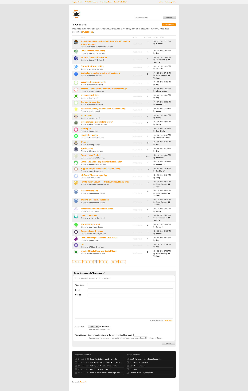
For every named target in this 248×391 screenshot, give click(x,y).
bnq (90, 98)
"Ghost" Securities (89, 215)
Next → (122, 262)
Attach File (79, 326)
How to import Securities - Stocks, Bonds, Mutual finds (105, 181)
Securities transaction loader (93, 82)
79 (113, 262)
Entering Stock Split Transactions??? (104, 366)
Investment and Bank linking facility (97, 121)
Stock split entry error (90, 224)
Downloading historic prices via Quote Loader (101, 161)
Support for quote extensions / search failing (101, 168)
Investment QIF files (90, 95)
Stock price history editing (92, 66)
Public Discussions (91, 2)
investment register (89, 190)
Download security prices (92, 231)
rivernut (92, 75)
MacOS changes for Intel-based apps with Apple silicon (146, 359)
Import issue (86, 115)
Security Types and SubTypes (94, 57)
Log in (161, 2)
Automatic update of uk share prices (97, 208)
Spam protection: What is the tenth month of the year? (110, 335)
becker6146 (93, 60)
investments (87, 31)
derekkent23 (160, 104)
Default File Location (137, 366)
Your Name (79, 285)
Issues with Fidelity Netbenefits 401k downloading (103, 108)
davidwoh (93, 227)
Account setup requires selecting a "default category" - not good (106, 372)
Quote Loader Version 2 (91, 155)
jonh (91, 240)
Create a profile (170, 2)
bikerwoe (92, 151)
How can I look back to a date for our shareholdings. (104, 88)
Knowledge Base (106, 2)
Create (168, 344)
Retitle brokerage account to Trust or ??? (99, 237)
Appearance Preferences (139, 362)
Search (169, 17)
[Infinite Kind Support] (76, 17)
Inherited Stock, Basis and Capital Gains (99, 251)
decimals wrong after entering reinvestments (100, 73)
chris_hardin (94, 218)
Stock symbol (87, 148)
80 (117, 262)
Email (77, 290)
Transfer (84, 142)
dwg (157, 53)
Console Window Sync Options (141, 372)
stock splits (86, 128)
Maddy (158, 111)
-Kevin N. (159, 43)
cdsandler (93, 84)
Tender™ (83, 382)
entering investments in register (95, 199)
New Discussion (168, 25)
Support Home (77, 2)
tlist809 (158, 233)
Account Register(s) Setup (100, 369)
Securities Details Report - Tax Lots (103, 359)
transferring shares (89, 135)
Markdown (168, 320)
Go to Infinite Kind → (121, 2)
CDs (82, 244)
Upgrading (133, 369)
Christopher (94, 53)
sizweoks (92, 69)
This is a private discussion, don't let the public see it (93, 278)
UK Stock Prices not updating (94, 175)
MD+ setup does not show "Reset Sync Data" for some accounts (106, 362)
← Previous (77, 262)
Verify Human (80, 335)
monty (91, 118)
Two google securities (90, 102)
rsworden (93, 171)
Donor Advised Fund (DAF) (93, 50)
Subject (78, 294)
